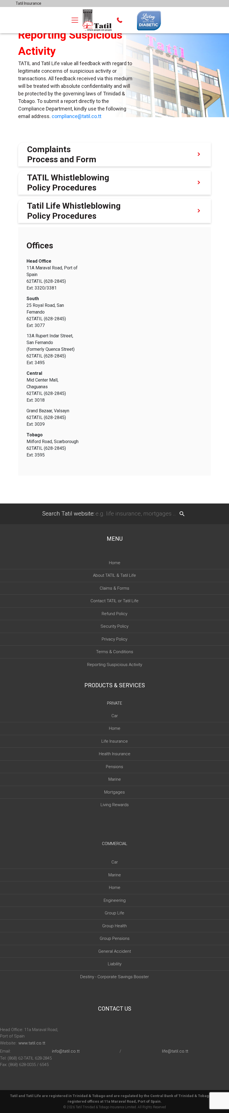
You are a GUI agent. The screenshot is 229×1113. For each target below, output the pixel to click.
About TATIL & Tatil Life (114, 575)
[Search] (182, 513)
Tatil (79, 1107)
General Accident (114, 951)
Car (114, 715)
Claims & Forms (114, 588)
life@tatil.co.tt (175, 1051)
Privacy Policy (114, 639)
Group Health (114, 925)
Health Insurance (114, 753)
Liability (114, 963)
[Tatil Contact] (119, 20)
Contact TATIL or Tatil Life (114, 600)
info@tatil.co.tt (66, 1051)
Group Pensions (115, 938)
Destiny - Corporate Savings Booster (114, 976)
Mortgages (114, 792)
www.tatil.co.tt (31, 1043)
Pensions (114, 766)
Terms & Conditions (114, 651)
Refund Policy (114, 613)
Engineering (115, 900)
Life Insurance (114, 741)
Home (114, 562)
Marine (114, 779)
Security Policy (114, 626)
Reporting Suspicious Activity (114, 664)
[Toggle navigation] (74, 20)
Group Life (114, 913)
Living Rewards (115, 804)
